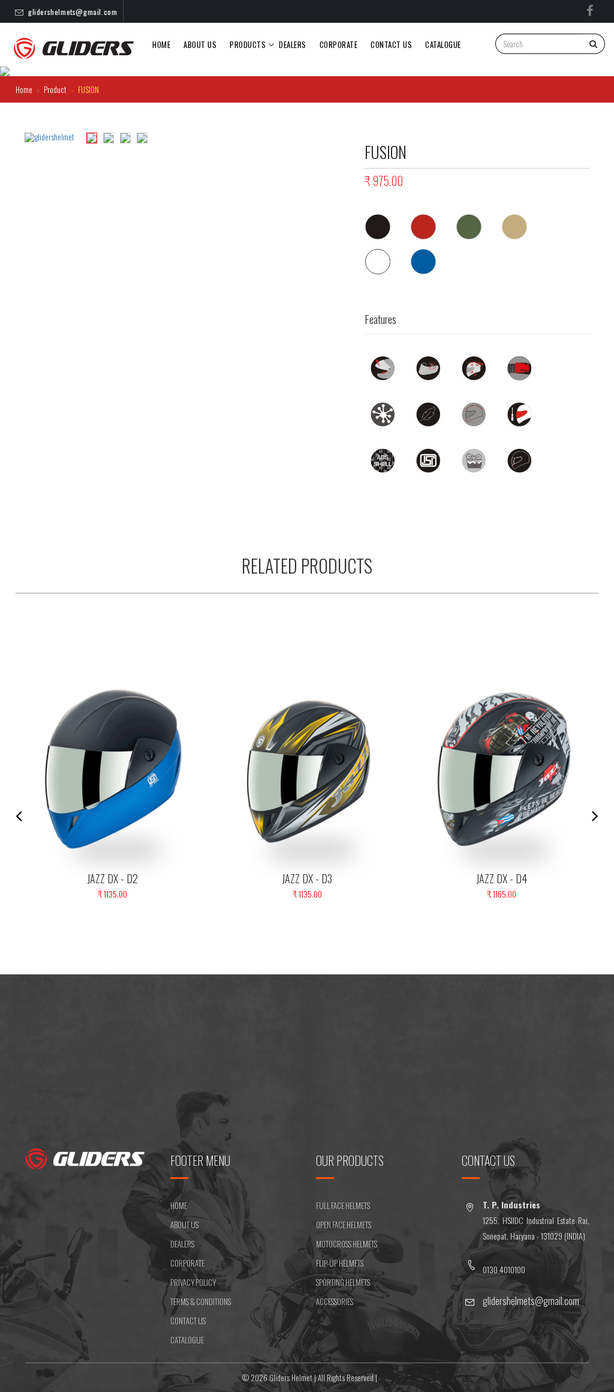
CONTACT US (391, 44)
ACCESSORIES (334, 1301)
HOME (178, 1205)
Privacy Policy (193, 1282)
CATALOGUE (187, 1340)
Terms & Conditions (200, 1301)
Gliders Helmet (290, 1378)
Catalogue (443, 44)
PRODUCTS (248, 44)
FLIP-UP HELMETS (339, 1263)
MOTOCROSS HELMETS (346, 1244)
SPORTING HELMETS (343, 1282)
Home (161, 44)
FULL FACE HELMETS (343, 1205)
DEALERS (292, 44)
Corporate (339, 44)
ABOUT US (184, 1224)
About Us (199, 44)
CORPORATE (187, 1263)
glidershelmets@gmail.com (72, 12)
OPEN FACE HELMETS (343, 1224)
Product (56, 89)
